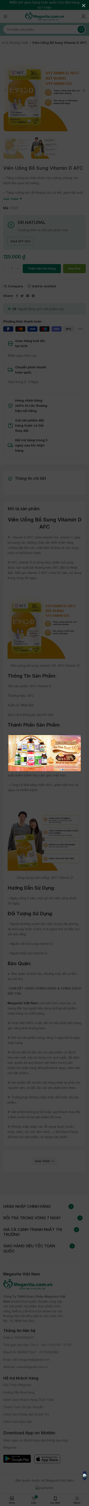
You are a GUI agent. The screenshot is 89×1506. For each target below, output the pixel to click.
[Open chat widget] (85, 1475)
